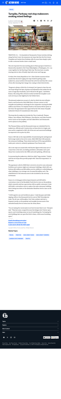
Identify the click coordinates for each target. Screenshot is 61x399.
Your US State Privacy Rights (34, 343)
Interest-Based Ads (51, 343)
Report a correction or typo (17, 222)
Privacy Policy (5, 343)
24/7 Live (23, 2)
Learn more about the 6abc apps (19, 225)
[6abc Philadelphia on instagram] (11, 337)
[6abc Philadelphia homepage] (12, 2)
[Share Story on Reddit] (41, 20)
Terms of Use (44, 343)
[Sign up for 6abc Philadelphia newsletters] (14, 337)
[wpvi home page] (5, 315)
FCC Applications (15, 344)
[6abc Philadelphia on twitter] (7, 337)
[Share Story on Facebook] (34, 20)
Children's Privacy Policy (23, 343)
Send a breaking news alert (17, 220)
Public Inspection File (6, 344)
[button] (3, 2)
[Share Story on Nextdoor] (44, 20)
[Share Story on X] (37, 20)
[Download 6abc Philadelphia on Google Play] (55, 337)
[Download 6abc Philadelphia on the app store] (46, 337)
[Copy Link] (51, 20)
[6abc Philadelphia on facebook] (3, 337)
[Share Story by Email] (48, 20)
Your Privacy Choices (13, 343)
